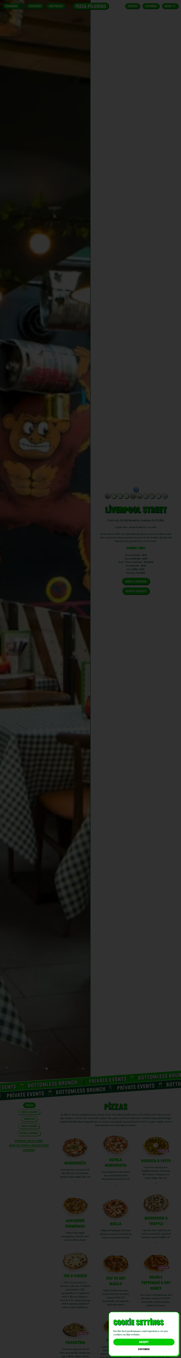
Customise (144, 1349)
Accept (144, 1342)
